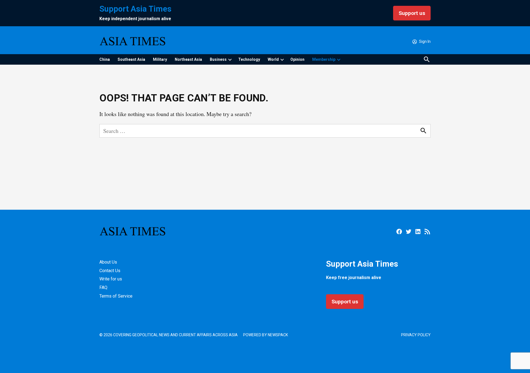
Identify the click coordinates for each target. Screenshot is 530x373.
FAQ (103, 287)
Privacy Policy (416, 335)
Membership (323, 59)
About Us (108, 262)
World (273, 59)
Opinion (297, 59)
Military (160, 59)
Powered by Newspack (265, 335)
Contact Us (109, 270)
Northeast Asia (188, 59)
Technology (249, 59)
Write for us (110, 279)
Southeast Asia (131, 59)
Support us (412, 13)
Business (218, 59)
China (104, 59)
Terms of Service (115, 296)
